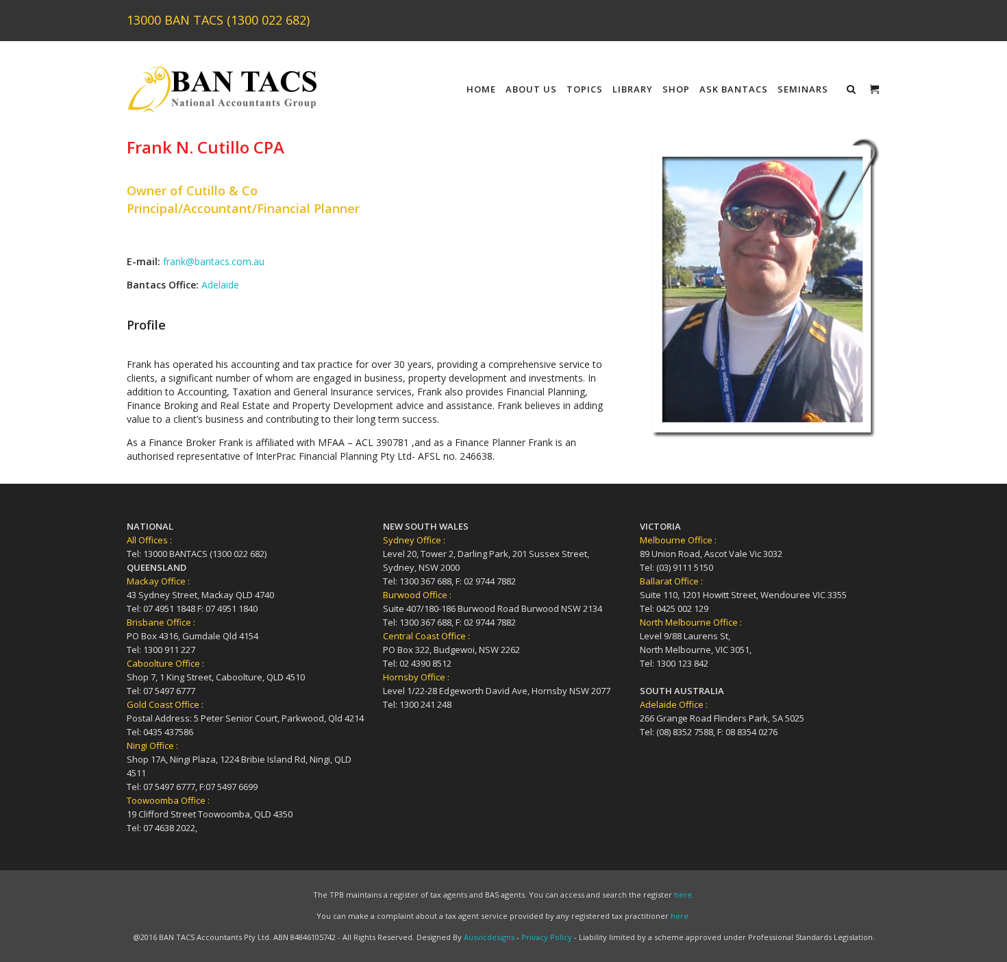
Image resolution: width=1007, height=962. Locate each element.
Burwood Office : (417, 595)
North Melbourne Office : (691, 622)
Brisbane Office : (161, 622)
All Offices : (149, 540)
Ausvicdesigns (489, 937)
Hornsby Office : (416, 677)
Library (632, 89)
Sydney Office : (414, 540)
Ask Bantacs (733, 89)
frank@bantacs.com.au (213, 261)
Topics (585, 89)
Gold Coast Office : (165, 704)
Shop (676, 89)
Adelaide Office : (674, 704)
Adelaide (220, 284)
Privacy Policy (546, 937)
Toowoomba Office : (168, 800)
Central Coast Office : (426, 636)
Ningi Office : (152, 745)
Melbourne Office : (678, 540)
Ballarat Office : (671, 581)
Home (481, 89)
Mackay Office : (158, 581)
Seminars (803, 89)
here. (684, 894)
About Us (531, 89)
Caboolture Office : (165, 663)
